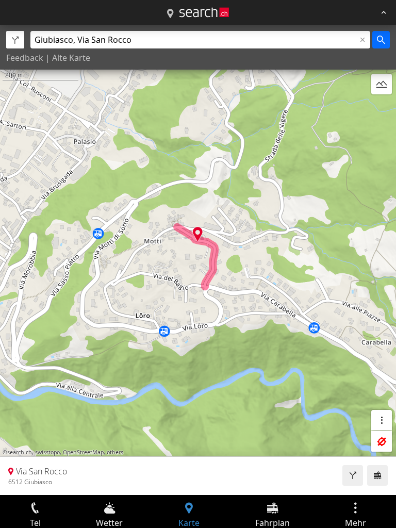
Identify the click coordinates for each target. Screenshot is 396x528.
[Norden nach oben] (381, 108)
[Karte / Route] (170, 14)
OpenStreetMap (83, 452)
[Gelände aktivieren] (381, 84)
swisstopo (47, 452)
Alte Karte (71, 57)
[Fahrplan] (377, 475)
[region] (198, 260)
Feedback (24, 57)
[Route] (352, 475)
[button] (198, 233)
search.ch (19, 452)
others (115, 452)
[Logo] (204, 12)
